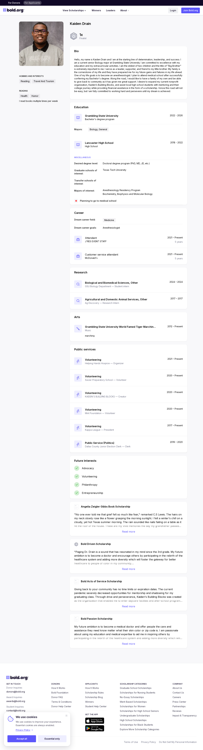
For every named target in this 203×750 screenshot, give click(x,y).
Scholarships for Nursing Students (137, 692)
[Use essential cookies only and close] (66, 715)
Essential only (52, 738)
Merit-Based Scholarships (133, 701)
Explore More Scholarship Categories (139, 729)
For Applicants (32, 2)
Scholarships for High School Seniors (139, 711)
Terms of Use (131, 742)
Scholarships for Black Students (136, 724)
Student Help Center (96, 706)
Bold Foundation (59, 692)
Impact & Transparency (185, 715)
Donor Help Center (61, 706)
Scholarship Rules (94, 692)
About (123, 10)
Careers (177, 697)
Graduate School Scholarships (135, 688)
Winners (96, 10)
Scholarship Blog (94, 697)
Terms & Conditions (61, 701)
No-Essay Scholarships (132, 697)
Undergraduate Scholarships (135, 715)
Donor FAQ (57, 697)
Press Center (179, 701)
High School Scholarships (133, 720)
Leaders (110, 10)
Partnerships (179, 706)
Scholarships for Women (132, 706)
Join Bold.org (190, 10)
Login (173, 10)
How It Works (58, 688)
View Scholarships (73, 10)
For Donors (14, 2)
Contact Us (178, 692)
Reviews (177, 711)
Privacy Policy (148, 742)
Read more (128, 531)
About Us (177, 688)
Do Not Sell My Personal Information (178, 742)
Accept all (21, 738)
